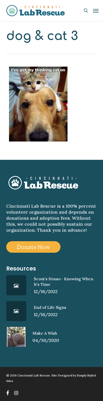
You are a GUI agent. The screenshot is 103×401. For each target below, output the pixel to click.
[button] (95, 10)
